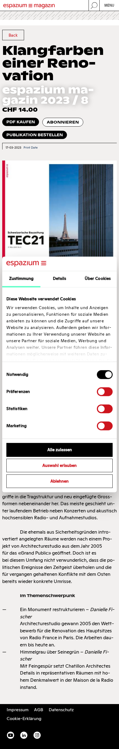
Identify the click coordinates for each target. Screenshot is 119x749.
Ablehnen (59, 481)
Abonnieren (63, 122)
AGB (38, 710)
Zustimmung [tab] (21, 279)
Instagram (37, 735)
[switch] (105, 391)
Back (13, 35)
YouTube (10, 735)
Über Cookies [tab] (98, 279)
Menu (109, 5)
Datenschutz (61, 710)
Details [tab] (59, 279)
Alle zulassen (59, 450)
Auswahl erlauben (59, 466)
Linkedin (24, 735)
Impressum (18, 710)
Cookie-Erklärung (24, 718)
